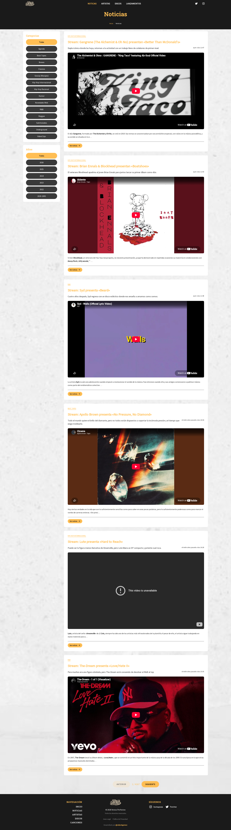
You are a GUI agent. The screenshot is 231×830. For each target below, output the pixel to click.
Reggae (41, 116)
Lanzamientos (133, 3)
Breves (41, 62)
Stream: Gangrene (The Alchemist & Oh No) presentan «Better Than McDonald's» (124, 42)
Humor (42, 96)
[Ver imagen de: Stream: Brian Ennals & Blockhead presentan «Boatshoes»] (136, 215)
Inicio (79, 806)
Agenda (41, 49)
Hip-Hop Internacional (41, 82)
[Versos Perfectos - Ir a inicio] (30, 3)
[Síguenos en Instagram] (203, 3)
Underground (41, 129)
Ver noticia (73, 146)
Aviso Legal (107, 819)
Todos (41, 156)
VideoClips (41, 136)
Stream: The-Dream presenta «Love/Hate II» (98, 666)
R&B (41, 109)
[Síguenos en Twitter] (196, 3)
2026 (42, 162)
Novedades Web (41, 102)
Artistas (105, 3)
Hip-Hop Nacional (41, 89)
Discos (118, 3)
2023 (42, 182)
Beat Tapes (41, 55)
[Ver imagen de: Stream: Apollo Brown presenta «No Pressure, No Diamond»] (136, 466)
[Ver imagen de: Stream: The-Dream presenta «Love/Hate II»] (136, 715)
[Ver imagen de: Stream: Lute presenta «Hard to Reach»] (136, 590)
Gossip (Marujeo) (41, 76)
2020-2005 (41, 196)
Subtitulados (41, 123)
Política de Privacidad (120, 819)
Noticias (92, 3)
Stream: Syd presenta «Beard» (89, 290)
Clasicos (41, 69)
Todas (41, 42)
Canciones (76, 822)
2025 (42, 169)
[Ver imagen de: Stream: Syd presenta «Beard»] (136, 339)
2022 (42, 189)
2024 (42, 176)
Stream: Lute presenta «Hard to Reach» (95, 541)
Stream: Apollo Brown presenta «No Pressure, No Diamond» (110, 414)
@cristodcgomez (121, 825)
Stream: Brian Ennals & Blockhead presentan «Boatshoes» (108, 166)
